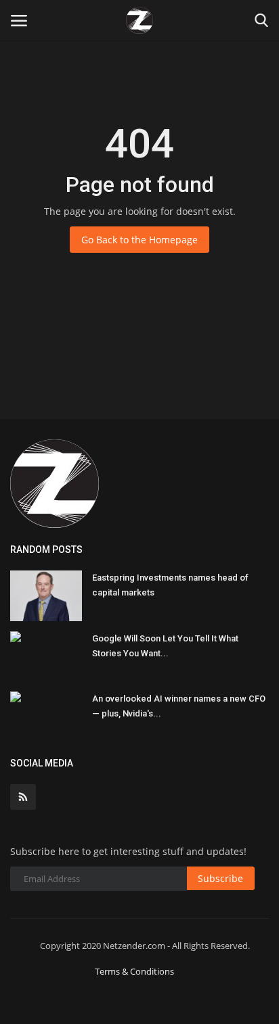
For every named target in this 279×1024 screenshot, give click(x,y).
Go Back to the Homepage (139, 239)
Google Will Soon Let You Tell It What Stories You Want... (165, 645)
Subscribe (220, 878)
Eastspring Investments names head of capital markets (170, 585)
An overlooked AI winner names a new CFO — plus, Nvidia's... (178, 705)
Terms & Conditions (134, 971)
